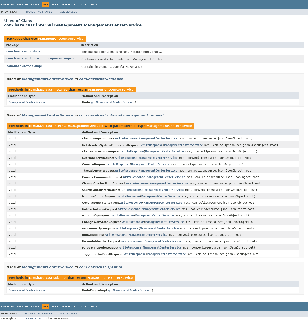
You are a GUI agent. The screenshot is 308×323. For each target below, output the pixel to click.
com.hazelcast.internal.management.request (41, 58)
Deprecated (69, 4)
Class (35, 4)
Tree (55, 4)
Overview (8, 4)
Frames (30, 11)
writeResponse (126, 138)
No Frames (45, 11)
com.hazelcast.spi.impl (24, 66)
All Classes (68, 11)
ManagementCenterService (61, 38)
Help (93, 4)
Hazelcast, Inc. (35, 318)
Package (23, 4)
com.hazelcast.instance (24, 51)
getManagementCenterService (113, 102)
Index (84, 4)
